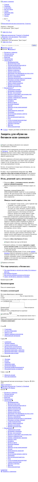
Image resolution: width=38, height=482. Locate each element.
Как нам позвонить (10, 376)
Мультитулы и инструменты (16, 75)
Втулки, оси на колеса (14, 92)
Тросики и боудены (13, 123)
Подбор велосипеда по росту (13, 348)
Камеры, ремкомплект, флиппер (17, 97)
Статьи (6, 11)
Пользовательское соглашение (13, 369)
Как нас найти (8, 9)
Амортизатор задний (14, 89)
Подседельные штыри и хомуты (17, 113)
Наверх (13, 388)
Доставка (7, 14)
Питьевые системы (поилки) (16, 80)
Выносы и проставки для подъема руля (19, 94)
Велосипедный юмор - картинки (14, 351)
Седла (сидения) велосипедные (17, 120)
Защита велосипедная (14, 68)
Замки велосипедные (14, 67)
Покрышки (11, 115)
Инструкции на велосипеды (13, 346)
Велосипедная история (11, 353)
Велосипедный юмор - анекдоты (14, 350)
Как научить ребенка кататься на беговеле (17, 275)
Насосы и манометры (14, 76)
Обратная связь (8, 12)
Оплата (6, 16)
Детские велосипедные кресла (17, 65)
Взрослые (7, 57)
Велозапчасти (8, 88)
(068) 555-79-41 (7, 38)
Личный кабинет (9, 343)
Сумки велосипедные (14, 81)
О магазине (7, 8)
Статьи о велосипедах (11, 345)
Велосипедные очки (14, 63)
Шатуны (10, 125)
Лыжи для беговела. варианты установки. (17, 276)
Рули (9, 118)
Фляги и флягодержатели (15, 83)
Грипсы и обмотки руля (15, 96)
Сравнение (7, 342)
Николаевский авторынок (12, 335)
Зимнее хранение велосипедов (13, 334)
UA (9, 20)
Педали (10, 109)
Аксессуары (8, 60)
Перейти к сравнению (9, 471)
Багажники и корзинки (15, 91)
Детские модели (9, 54)
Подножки (11, 112)
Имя (2, 296)
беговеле (5, 151)
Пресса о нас (8, 332)
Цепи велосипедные (14, 126)
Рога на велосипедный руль (16, 117)
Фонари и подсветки (14, 84)
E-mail (19, 299)
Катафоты (11, 101)
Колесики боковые (13, 104)
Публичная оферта (10, 365)
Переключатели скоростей (16, 110)
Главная (6, 4)
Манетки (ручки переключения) (17, 107)
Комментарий (5, 307)
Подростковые (8, 55)
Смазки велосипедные (14, 122)
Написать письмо (9, 375)
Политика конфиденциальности (14, 367)
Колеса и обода (12, 102)
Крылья (10, 105)
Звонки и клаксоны (14, 70)
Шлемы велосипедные (14, 86)
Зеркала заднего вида (14, 71)
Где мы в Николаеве (10, 331)
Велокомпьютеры (13, 62)
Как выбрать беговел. (10, 273)
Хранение (7, 6)
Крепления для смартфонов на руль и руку (20, 73)
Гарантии (7, 362)
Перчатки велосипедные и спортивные (19, 78)
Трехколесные (8, 59)
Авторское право (9, 364)
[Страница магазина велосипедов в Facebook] (15, 35)
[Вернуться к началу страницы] (7, 1)
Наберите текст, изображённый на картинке (14, 310)
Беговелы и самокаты (10, 52)
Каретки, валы (12, 99)
